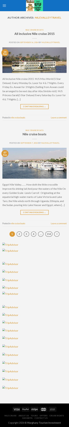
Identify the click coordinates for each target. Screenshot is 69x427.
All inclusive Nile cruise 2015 (34, 34)
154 (49, 234)
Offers (43, 415)
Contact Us (40, 418)
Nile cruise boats (34, 134)
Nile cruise (10, 415)
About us (24, 415)
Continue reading (34, 106)
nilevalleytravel (48, 17)
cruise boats (56, 415)
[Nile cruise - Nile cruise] (34, 5)
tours (34, 415)
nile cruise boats (35, 30)
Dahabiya (27, 418)
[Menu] (4, 5)
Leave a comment (59, 117)
